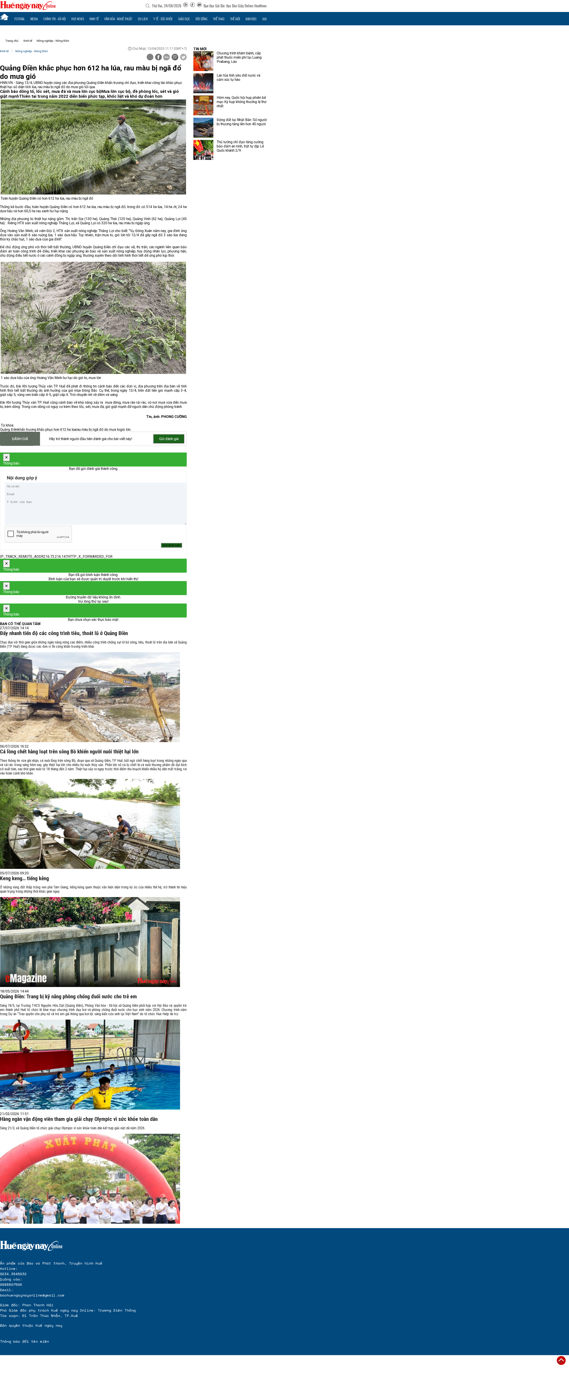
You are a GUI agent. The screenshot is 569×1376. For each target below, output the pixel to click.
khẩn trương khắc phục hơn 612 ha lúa (47, 429)
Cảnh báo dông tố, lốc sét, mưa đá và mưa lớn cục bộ (50, 91)
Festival (19, 18)
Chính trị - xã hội (54, 18)
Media (34, 18)
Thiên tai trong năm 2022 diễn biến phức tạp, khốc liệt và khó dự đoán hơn (90, 96)
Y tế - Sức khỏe (163, 18)
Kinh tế (94, 18)
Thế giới (235, 18)
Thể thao (218, 18)
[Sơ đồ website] (185, 5)
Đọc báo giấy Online (239, 5)
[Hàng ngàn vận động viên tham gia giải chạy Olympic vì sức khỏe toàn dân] (90, 1179)
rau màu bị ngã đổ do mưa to (98, 429)
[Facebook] (192, 5)
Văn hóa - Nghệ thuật (118, 18)
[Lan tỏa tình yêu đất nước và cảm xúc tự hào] (203, 83)
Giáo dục (184, 18)
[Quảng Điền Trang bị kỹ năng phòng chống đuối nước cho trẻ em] (90, 1065)
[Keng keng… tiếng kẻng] (90, 942)
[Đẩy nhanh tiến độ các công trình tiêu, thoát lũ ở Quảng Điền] (90, 697)
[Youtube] (199, 5)
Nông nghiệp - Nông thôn (53, 40)
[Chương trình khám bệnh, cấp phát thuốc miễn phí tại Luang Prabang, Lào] (203, 61)
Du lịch (143, 18)
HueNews (260, 5)
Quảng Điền (9, 429)
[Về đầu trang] (561, 1360)
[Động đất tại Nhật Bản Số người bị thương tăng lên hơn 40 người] (203, 128)
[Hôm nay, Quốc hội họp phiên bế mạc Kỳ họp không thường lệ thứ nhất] (203, 105)
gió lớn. (125, 429)
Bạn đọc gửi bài (214, 5)
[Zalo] (166, 57)
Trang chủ (12, 40)
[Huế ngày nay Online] (28, 9)
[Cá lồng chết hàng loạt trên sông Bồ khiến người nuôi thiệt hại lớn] (90, 824)
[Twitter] (183, 57)
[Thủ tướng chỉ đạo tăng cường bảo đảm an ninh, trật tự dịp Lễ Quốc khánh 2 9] (203, 150)
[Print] (150, 57)
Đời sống (201, 18)
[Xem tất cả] (264, 18)
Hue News (77, 18)
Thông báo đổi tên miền (24, 1341)
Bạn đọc (251, 18)
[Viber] (175, 57)
